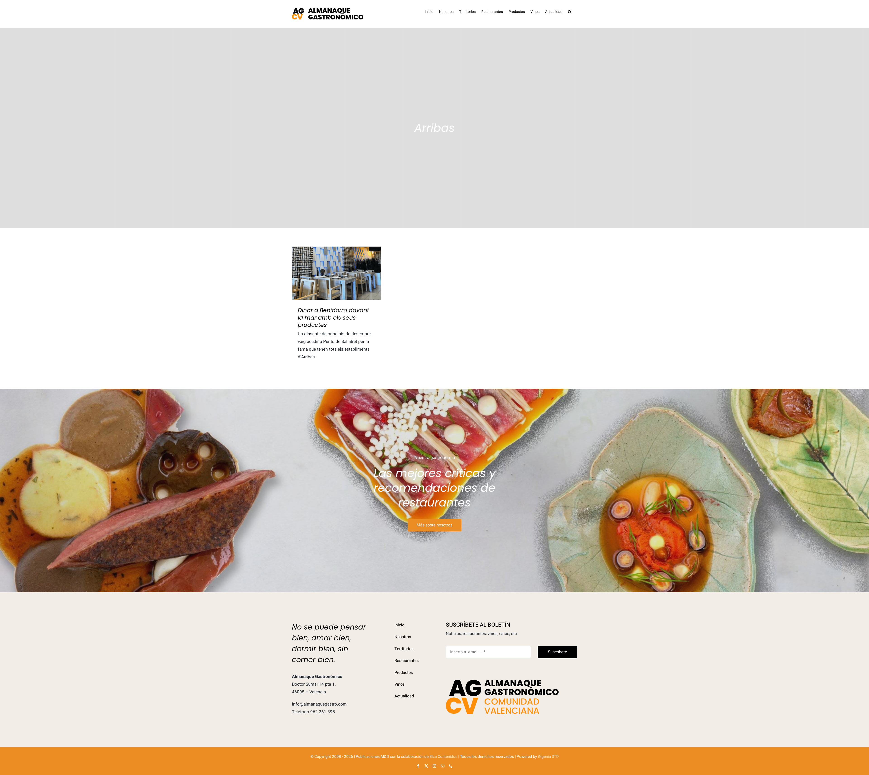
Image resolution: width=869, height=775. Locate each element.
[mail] (442, 766)
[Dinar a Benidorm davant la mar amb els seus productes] (336, 273)
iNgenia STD (548, 756)
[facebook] (418, 766)
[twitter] (426, 766)
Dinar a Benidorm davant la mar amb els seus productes (336, 265)
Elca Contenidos (443, 756)
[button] (569, 11)
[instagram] (434, 766)
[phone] (451, 766)
